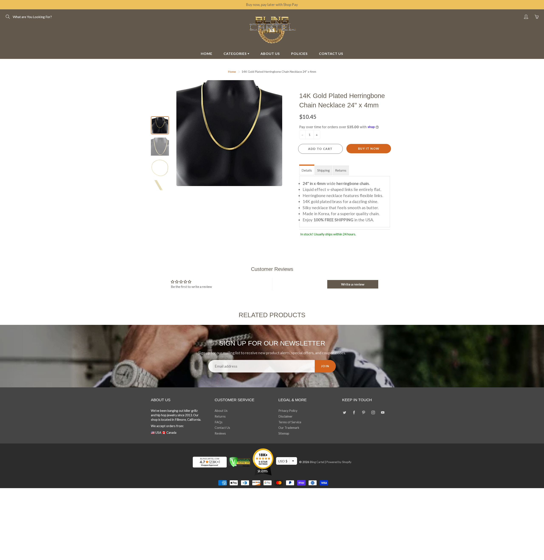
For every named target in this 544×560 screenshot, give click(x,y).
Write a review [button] (352, 284)
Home (232, 71)
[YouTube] (382, 412)
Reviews (220, 433)
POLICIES (299, 53)
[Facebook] (354, 412)
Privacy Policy (287, 410)
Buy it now (369, 148)
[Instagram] (373, 412)
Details (307, 170)
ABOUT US (270, 53)
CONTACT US (331, 53)
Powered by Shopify (338, 462)
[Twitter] (344, 412)
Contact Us (222, 427)
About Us (221, 410)
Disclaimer (285, 416)
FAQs (218, 422)
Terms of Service (289, 422)
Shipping (323, 170)
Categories (236, 53)
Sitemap (283, 433)
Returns (340, 170)
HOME (206, 53)
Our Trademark (288, 427)
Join (325, 366)
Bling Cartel (317, 462)
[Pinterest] (363, 412)
